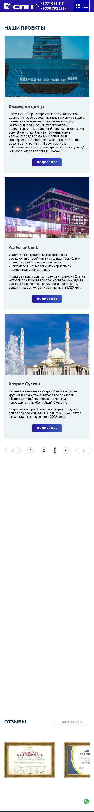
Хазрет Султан (24, 384)
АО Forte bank (23, 247)
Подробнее (47, 162)
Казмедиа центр (26, 106)
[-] (29, 789)
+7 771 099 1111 (52, 3)
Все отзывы (71, 722)
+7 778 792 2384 (53, 8)
